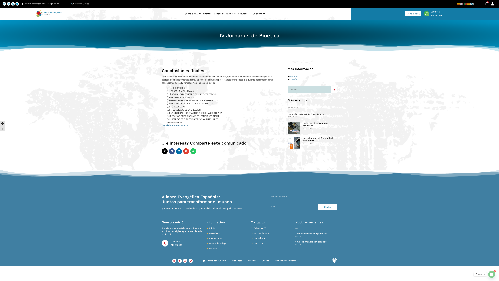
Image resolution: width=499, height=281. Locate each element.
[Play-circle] (17, 4)
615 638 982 (176, 245)
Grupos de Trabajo (223, 13)
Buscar (65, 2)
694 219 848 (436, 15)
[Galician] (472, 3)
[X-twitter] (13, 4)
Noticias (294, 76)
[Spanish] (458, 3)
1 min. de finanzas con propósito (311, 242)
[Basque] (465, 3)
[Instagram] (4, 4)
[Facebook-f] (180, 261)
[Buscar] (334, 89)
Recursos (242, 13)
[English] (462, 3)
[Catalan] (468, 3)
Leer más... (300, 228)
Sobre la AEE (191, 13)
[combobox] (83, 4)
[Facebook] (8, 4)
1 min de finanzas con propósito (306, 114)
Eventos (207, 13)
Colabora (257, 13)
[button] (165, 151)
